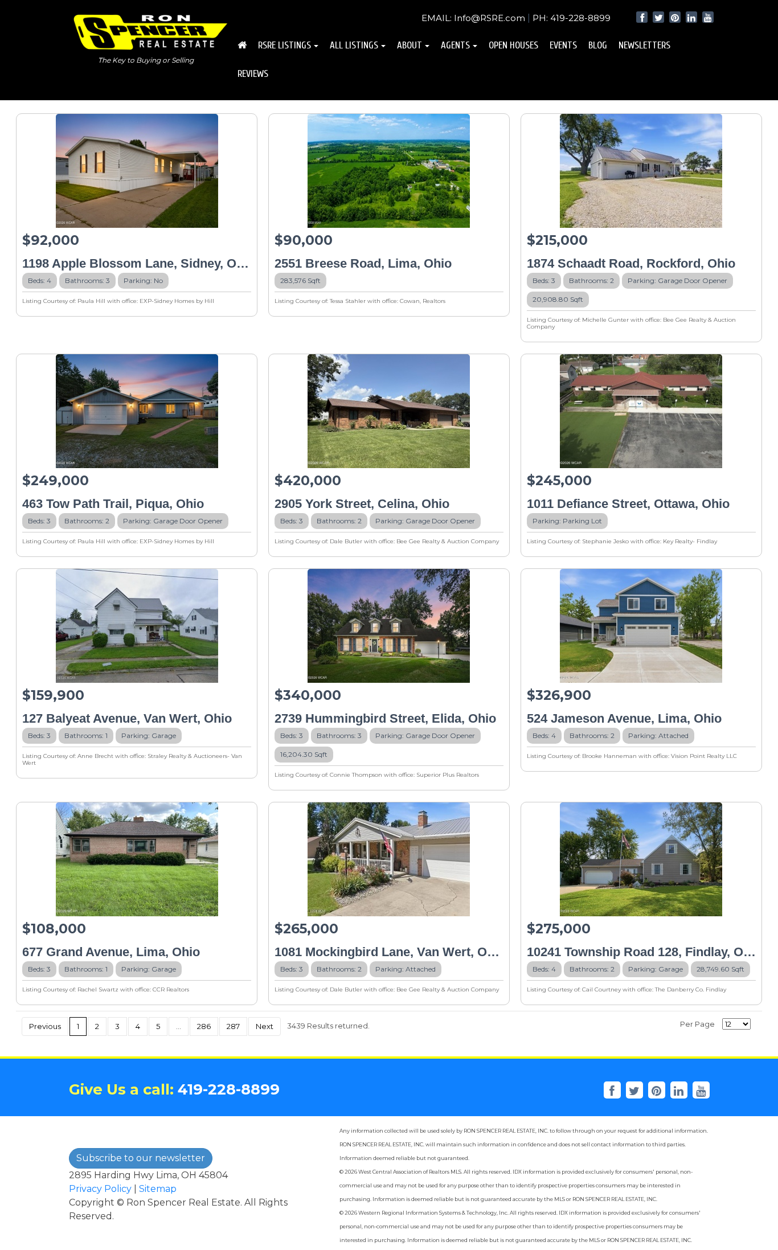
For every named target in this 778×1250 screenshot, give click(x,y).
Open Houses (513, 45)
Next (264, 1026)
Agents (455, 45)
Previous (45, 1026)
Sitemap (158, 1188)
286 (204, 1026)
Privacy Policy (100, 1188)
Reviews (253, 73)
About (409, 45)
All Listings (354, 45)
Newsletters (644, 45)
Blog (597, 45)
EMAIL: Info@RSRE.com (473, 18)
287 (233, 1026)
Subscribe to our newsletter (140, 1158)
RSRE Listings (284, 45)
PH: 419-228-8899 (572, 18)
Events (563, 45)
